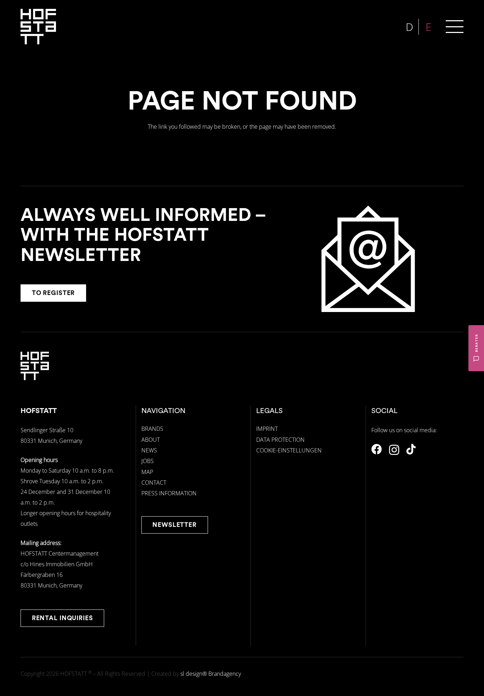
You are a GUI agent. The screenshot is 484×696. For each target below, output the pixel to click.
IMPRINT (267, 429)
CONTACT (153, 482)
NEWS (149, 450)
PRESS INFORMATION (169, 493)
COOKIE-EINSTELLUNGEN (289, 450)
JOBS (147, 461)
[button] (454, 26)
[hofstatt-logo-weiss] (38, 26)
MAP (147, 472)
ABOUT (150, 440)
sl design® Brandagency (210, 674)
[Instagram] (394, 450)
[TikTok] (411, 449)
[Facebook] (376, 449)
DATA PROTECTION (280, 440)
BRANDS (152, 429)
